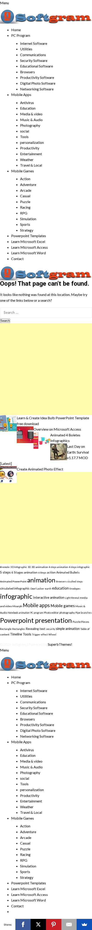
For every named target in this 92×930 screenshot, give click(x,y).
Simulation (28, 219)
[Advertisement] (46, 369)
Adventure (28, 184)
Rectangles (18, 628)
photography (67, 612)
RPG (23, 213)
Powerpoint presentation (36, 620)
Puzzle (25, 201)
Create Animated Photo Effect (40, 469)
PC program (36, 612)
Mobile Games (22, 171)
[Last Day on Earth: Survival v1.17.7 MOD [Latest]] (58, 451)
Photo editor (51, 612)
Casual (25, 196)
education (60, 588)
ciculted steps (75, 581)
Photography (30, 125)
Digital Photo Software (37, 83)
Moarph (17, 606)
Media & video (31, 114)
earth (48, 588)
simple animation (68, 629)
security (50, 628)
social (24, 131)
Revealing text (35, 629)
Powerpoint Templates (28, 236)
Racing (25, 207)
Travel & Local (31, 165)
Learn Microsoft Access (29, 247)
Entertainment (31, 154)
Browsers (27, 72)
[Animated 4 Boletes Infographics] (41, 440)
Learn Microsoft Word (28, 253)
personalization (32, 142)
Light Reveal (72, 597)
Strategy (26, 230)
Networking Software (37, 89)
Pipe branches (83, 612)
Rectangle (6, 628)
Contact (17, 258)
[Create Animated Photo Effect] (8, 474)
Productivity (29, 148)
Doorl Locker (37, 588)
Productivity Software (37, 77)
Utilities (26, 49)
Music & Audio (31, 120)
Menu (4, 3)
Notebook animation (19, 612)
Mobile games (62, 605)
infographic (16, 596)
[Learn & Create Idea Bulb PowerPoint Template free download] (8, 423)
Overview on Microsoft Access (57, 429)
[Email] (69, 924)
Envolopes (74, 588)
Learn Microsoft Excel (28, 241)
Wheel (52, 634)
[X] (38, 924)
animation (41, 580)
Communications (33, 55)
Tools (24, 136)
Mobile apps (36, 605)
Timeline (16, 634)
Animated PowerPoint (13, 581)
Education (28, 108)
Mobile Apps (21, 94)
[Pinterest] (53, 924)
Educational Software (36, 66)
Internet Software (33, 43)
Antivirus (27, 102)
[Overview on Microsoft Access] (25, 434)
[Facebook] (23, 924)
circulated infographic (15, 588)
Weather (26, 159)
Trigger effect (40, 634)
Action (25, 179)
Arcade (25, 190)
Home (16, 30)
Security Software (33, 60)
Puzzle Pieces (81, 621)
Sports (25, 224)
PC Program (20, 35)
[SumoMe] (84, 924)
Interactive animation (48, 597)
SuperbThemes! (60, 644)
